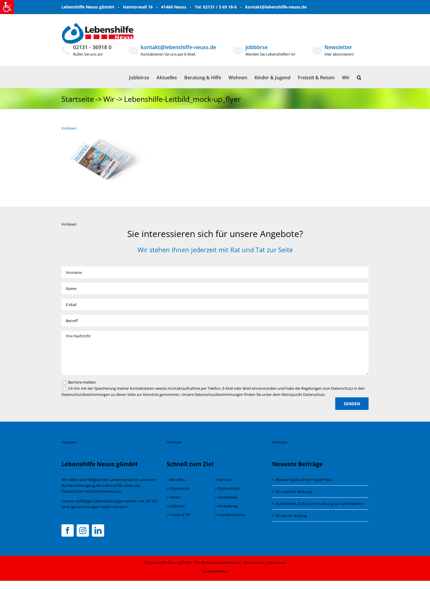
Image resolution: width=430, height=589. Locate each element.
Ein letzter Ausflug (291, 515)
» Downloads (226, 497)
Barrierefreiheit (215, 571)
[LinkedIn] (98, 530)
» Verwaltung (226, 506)
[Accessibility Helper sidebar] (7, 7)
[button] (359, 77)
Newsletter (338, 47)
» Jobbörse (176, 506)
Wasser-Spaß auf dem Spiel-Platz (304, 479)
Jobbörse (256, 47)
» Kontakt (223, 479)
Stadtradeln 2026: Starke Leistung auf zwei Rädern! (319, 503)
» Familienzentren (230, 514)
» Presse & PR (178, 514)
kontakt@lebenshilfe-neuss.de (276, 7)
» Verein (173, 497)
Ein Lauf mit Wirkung (294, 491)
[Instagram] (83, 530)
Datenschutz (254, 562)
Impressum (276, 562)
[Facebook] (67, 530)
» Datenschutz (227, 488)
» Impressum (178, 488)
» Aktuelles (176, 479)
